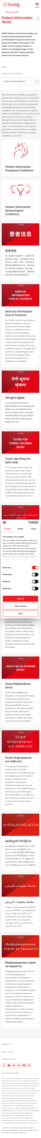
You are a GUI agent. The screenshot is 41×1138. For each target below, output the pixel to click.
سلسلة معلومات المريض (19, 901)
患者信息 (11, 250)
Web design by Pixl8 (10, 1073)
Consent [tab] (7, 529)
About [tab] (33, 529)
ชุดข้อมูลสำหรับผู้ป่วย (18, 841)
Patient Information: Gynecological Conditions (18, 210)
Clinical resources (12, 12)
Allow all (20, 599)
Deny (20, 613)
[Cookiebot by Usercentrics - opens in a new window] (28, 522)
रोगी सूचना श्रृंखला (14, 398)
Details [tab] (20, 529)
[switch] (35, 575)
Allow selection (20, 606)
